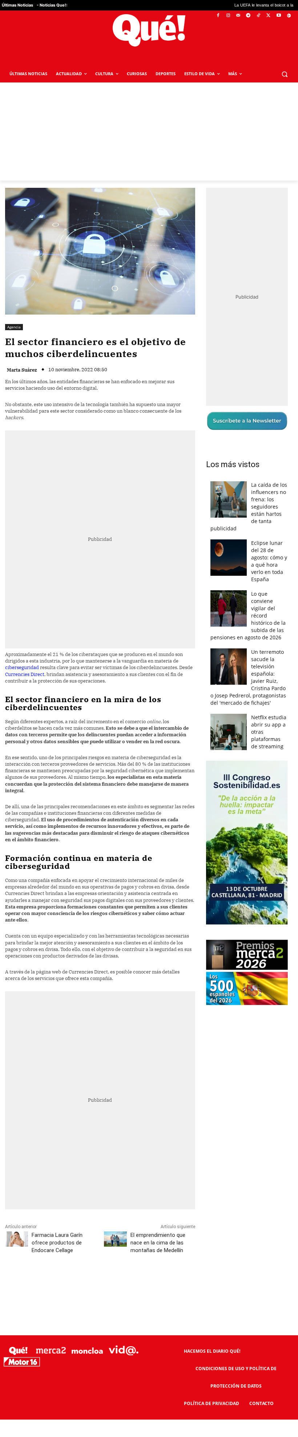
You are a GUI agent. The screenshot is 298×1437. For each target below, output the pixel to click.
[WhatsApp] (114, 1282)
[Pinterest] (97, 1282)
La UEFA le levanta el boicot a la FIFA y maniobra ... (236, 5)
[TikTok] (258, 16)
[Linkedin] (148, 1282)
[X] (269, 16)
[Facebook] (218, 16)
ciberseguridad (22, 667)
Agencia (14, 326)
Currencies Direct (24, 674)
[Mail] (238, 16)
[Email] (164, 1282)
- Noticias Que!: (52, 5)
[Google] (289, 16)
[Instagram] (228, 16)
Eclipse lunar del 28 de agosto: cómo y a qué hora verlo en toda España (269, 561)
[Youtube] (278, 16)
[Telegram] (248, 16)
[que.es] (148, 30)
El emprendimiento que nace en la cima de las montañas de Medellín (157, 1243)
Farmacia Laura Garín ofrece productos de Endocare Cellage (57, 1243)
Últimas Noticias (17, 5)
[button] (284, 73)
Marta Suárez (22, 370)
